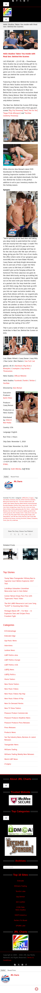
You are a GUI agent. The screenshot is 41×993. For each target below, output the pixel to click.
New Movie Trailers (11, 684)
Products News (10, 732)
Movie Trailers (9, 679)
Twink (4, 520)
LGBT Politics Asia (11, 655)
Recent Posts (15, 477)
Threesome (34, 518)
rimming (18, 518)
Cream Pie (19, 507)
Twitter (32, 380)
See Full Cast (30, 361)
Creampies (16, 368)
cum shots (32, 507)
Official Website (20, 376)
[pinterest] (17, 1)
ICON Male (20, 907)
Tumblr (25, 380)
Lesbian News (9, 650)
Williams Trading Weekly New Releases (19, 754)
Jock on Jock (31, 513)
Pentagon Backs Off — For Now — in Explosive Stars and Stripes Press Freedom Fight (18, 613)
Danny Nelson (7, 509)
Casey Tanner (32, 505)
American (12, 499)
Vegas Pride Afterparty (12, 113)
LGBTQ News (25, 498)
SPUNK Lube (20, 926)
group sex (9, 513)
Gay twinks (25, 368)
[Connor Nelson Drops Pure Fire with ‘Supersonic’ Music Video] (30, 549)
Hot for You (33, 110)
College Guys (13, 507)
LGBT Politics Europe (12, 660)
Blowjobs (6, 368)
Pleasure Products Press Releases (17, 723)
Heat (26, 110)
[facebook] (28, 1)
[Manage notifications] (36, 989)
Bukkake (10, 505)
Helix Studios (16, 513)
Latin (33, 514)
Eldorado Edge (9, 636)
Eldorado (20, 881)
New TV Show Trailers (12, 708)
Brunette (5, 505)
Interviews (8, 645)
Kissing (23, 514)
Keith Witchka (16, 469)
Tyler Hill (9, 520)
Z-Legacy (31, 498)
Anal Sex (18, 499)
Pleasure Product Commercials (16, 713)
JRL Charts (18, 481)
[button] (4, 554)
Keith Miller (7, 398)
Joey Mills (11, 514)
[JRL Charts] (8, 482)
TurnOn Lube (20, 891)
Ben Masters (11, 503)
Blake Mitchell (24, 503)
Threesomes (7, 371)
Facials (13, 509)
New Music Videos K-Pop (13, 698)
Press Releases (10, 727)
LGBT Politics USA (11, 665)
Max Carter (18, 516)
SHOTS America (20, 915)
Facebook (17, 380)
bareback (32, 499)
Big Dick (17, 503)
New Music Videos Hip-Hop (14, 694)
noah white (30, 516)
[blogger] (13, 1)
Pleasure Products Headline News (17, 718)
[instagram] (24, 1)
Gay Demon (20, 896)
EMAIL (5, 464)
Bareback (18, 366)
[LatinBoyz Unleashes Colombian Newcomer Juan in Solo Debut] (10, 549)
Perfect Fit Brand (20, 920)
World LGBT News (11, 759)
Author (6, 477)
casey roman (25, 505)
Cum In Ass (26, 507)
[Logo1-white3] (7, 9)
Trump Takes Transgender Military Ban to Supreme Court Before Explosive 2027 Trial (19, 581)
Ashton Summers (25, 499)
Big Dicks (27, 366)
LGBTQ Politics (10, 674)
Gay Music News (10, 640)
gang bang (18, 509)
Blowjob (34, 503)
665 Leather (20, 902)
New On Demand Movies (13, 703)
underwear (15, 520)
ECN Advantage (10, 631)
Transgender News (11, 744)
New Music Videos (11, 689)
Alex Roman (17, 388)
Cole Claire (6, 507)
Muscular (24, 516)
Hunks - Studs (23, 513)
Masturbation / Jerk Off (9, 516)
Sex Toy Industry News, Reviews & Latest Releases (20, 738)
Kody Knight (28, 514)
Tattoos (29, 518)
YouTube (6, 383)
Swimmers (23, 518)
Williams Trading (10, 749)
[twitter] (20, 1)
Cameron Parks (17, 505)
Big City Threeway (16, 110)
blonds (30, 503)
